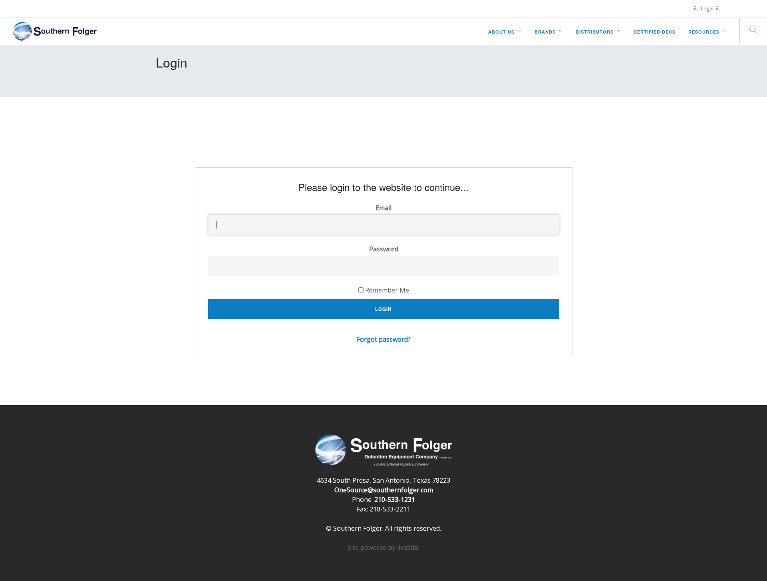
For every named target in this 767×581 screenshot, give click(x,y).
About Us (501, 32)
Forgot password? (384, 339)
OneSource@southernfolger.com (383, 489)
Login (707, 8)
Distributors (595, 32)
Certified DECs (655, 32)
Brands (545, 32)
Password (383, 249)
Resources (703, 32)
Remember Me (386, 290)
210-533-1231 (394, 499)
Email (383, 207)
